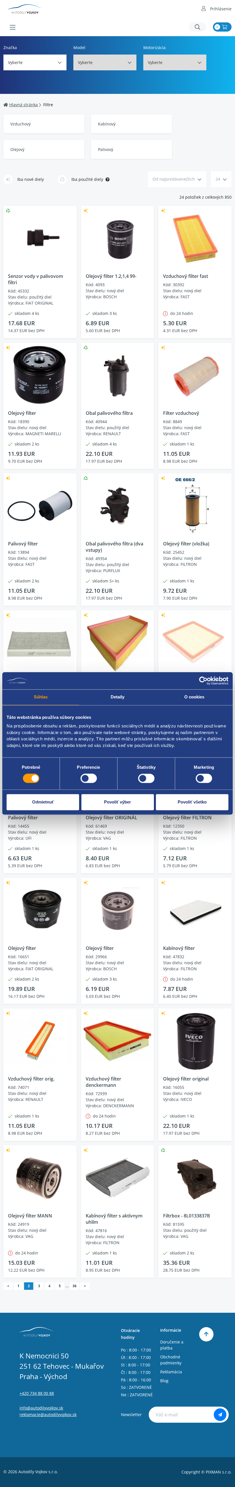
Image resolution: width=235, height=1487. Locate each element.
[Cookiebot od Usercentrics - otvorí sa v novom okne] (203, 680)
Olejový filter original (186, 1079)
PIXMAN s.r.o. (219, 1472)
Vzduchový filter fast (185, 276)
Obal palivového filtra (109, 413)
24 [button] (218, 179)
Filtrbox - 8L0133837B (186, 1216)
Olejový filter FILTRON (187, 817)
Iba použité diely (87, 179)
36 (75, 1285)
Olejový (17, 149)
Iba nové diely (30, 179)
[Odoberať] (220, 1414)
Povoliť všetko (192, 801)
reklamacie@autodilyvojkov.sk (48, 1414)
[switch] (89, 778)
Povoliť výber (117, 801)
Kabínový (106, 124)
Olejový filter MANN (30, 1216)
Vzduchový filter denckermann (103, 1082)
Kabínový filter (179, 948)
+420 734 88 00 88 (36, 1393)
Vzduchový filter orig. (31, 1079)
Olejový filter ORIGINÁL (111, 817)
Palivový (105, 149)
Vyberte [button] (15, 62)
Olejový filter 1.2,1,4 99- (111, 276)
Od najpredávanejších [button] (173, 179)
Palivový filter (23, 544)
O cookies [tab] (194, 696)
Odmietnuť (43, 801)
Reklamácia (171, 1371)
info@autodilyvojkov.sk (41, 1408)
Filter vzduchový (181, 413)
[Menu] (12, 27)
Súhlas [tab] (41, 696)
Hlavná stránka (23, 104)
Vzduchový (20, 124)
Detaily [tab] (118, 696)
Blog (164, 1380)
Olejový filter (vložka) (186, 544)
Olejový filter (22, 413)
